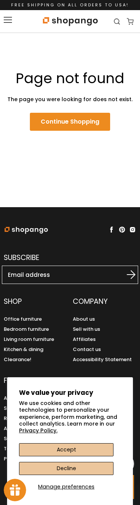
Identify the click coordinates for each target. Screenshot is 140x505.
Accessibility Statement (102, 359)
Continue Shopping (70, 121)
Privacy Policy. (38, 430)
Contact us (87, 349)
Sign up (127, 274)
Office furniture (23, 319)
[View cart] (130, 21)
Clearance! (17, 359)
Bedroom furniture (26, 329)
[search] (117, 21)
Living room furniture (29, 339)
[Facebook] (111, 229)
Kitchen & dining (23, 349)
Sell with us (86, 329)
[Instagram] (132, 229)
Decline (66, 468)
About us (84, 319)
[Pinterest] (122, 229)
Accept (66, 449)
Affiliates (84, 339)
